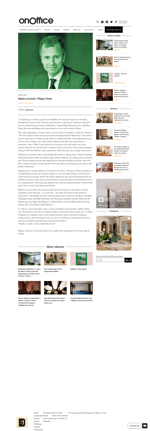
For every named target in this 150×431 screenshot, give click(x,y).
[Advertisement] (114, 289)
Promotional (38, 429)
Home (36, 412)
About (100, 29)
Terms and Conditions (60, 415)
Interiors (47, 29)
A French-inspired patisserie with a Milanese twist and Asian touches (81, 299)
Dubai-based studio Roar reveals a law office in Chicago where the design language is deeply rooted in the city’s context (29, 272)
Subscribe (123, 22)
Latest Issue (88, 29)
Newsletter (47, 412)
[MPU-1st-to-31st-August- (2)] (114, 193)
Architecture (29, 110)
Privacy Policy (57, 412)
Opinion (66, 29)
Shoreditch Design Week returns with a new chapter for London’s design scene (54, 300)
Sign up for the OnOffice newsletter (109, 256)
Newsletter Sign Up (113, 29)
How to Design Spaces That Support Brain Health (53, 270)
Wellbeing (37, 424)
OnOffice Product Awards (30, 29)
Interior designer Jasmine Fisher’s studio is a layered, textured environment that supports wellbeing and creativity (29, 301)
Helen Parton (28, 103)
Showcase (76, 29)
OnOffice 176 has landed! (78, 269)
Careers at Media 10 (59, 418)
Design (57, 29)
